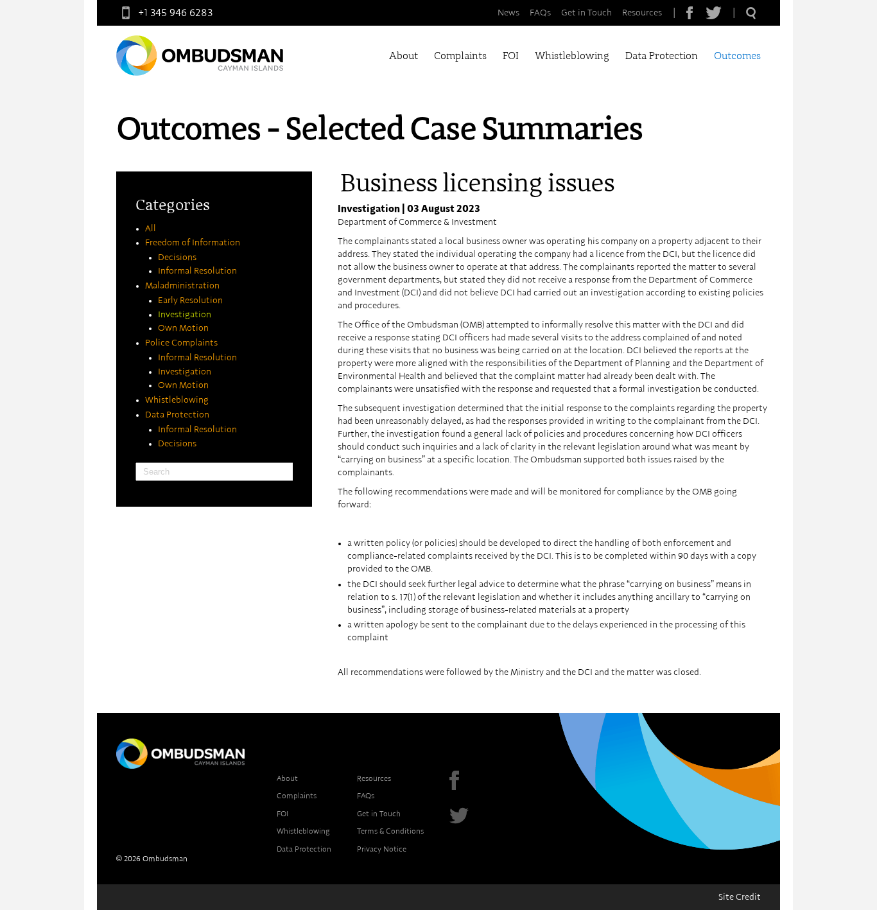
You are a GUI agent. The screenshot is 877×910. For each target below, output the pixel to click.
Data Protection (661, 56)
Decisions (177, 257)
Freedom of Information (192, 242)
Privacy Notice (381, 849)
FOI (511, 56)
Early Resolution (190, 300)
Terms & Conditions (390, 831)
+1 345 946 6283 (176, 13)
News (508, 12)
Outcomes (737, 56)
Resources (642, 12)
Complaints (460, 56)
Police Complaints (181, 342)
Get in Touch (586, 12)
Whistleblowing (572, 56)
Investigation (184, 314)
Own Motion (183, 328)
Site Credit (739, 897)
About (403, 56)
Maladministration (182, 285)
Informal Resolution (197, 271)
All (150, 228)
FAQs (540, 12)
